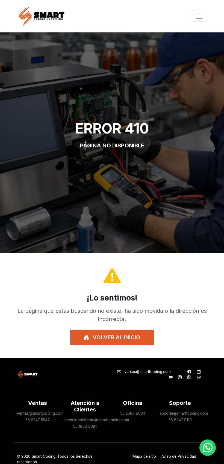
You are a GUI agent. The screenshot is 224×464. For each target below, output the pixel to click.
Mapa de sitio (144, 456)
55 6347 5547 (37, 420)
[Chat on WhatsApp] (207, 447)
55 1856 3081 (85, 426)
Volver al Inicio (115, 337)
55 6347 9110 (180, 420)
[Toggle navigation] (199, 16)
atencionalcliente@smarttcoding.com (96, 420)
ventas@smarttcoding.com (147, 371)
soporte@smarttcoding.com (184, 413)
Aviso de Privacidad (178, 456)
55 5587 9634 (132, 413)
